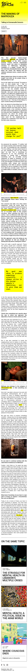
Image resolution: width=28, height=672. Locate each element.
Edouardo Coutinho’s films (8, 210)
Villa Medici (19, 515)
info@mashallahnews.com (7, 670)
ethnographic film (6, 388)
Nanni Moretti (14, 197)
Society (4, 31)
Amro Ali (5, 647)
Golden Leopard (6, 61)
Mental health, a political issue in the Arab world (14, 616)
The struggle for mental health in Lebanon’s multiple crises (14, 576)
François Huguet (5, 28)
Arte (22, 510)
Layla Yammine (6, 569)
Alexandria (4, 27)
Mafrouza (12, 59)
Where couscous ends (13, 652)
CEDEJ (20, 405)
